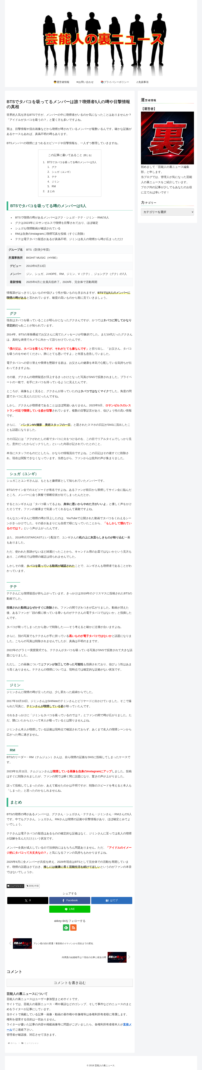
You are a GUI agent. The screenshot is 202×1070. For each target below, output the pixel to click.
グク (54, 166)
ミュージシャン (16, 886)
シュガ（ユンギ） (62, 171)
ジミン (55, 181)
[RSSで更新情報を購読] (73, 927)
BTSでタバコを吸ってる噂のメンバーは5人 (72, 162)
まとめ (51, 191)
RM (54, 186)
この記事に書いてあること (65, 155)
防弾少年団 (34, 886)
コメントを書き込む (70, 983)
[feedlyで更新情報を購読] (66, 927)
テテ (54, 176)
